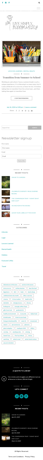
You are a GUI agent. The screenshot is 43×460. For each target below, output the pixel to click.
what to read (16, 339)
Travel (4, 266)
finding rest (6, 306)
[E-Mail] (31, 110)
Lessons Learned (15, 71)
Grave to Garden (18, 177)
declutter (6, 303)
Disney (29, 303)
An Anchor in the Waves (21, 205)
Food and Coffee (7, 261)
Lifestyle (5, 232)
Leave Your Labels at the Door (24, 213)
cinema (5, 299)
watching (6, 339)
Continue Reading (22, 98)
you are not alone (8, 343)
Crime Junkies (16, 299)
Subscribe (21, 161)
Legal (3, 238)
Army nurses (7, 288)
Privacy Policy (30, 456)
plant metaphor (7, 328)
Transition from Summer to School (21, 77)
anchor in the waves (28, 284)
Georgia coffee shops (21, 306)
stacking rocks (17, 332)
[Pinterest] (9, 3)
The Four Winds (19, 335)
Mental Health (29, 71)
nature (5, 324)
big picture (6, 292)
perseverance (16, 324)
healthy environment (9, 314)
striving (27, 332)
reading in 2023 (21, 328)
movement (33, 321)
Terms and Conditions (16, 456)
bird (15, 292)
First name (5, 144)
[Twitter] (22, 110)
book (22, 292)
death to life (28, 299)
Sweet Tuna (6, 335)
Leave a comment (30, 107)
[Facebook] (3, 3)
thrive (30, 335)
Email (3, 152)
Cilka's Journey (27, 295)
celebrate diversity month (11, 295)
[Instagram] (6, 3)
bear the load (33, 288)
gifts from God (7, 310)
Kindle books (7, 317)
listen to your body (20, 317)
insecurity (23, 314)
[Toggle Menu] (38, 8)
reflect (32, 328)
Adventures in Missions (10, 284)
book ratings (31, 292)
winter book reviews (31, 339)
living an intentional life (10, 321)
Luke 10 (23, 321)
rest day (5, 332)
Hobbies (4, 255)
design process (17, 303)
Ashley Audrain (20, 288)
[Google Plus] (19, 110)
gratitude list (20, 310)
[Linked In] (28, 110)
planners (27, 324)
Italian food (34, 314)
